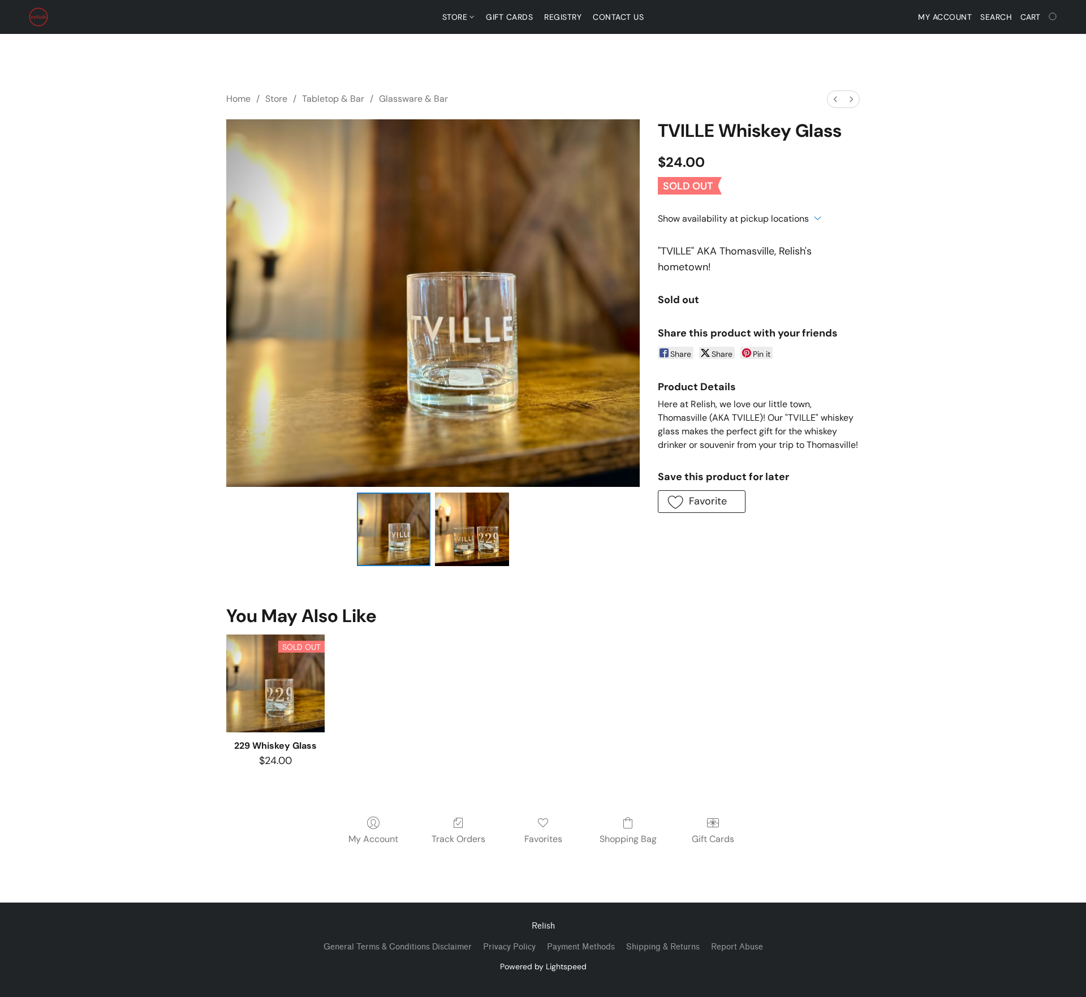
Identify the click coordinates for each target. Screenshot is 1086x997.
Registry (562, 17)
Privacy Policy (509, 947)
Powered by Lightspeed (543, 966)
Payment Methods (581, 947)
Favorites (543, 839)
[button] (38, 17)
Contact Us (618, 17)
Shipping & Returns (663, 947)
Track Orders (458, 839)
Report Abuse (737, 947)
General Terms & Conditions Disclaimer (398, 947)
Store (456, 17)
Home (238, 99)
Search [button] (996, 17)
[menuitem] (835, 99)
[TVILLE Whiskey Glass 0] (393, 529)
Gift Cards (509, 17)
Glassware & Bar (413, 99)
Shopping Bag (628, 839)
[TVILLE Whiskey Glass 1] (471, 529)
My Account (373, 839)
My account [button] (945, 17)
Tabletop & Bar (333, 99)
